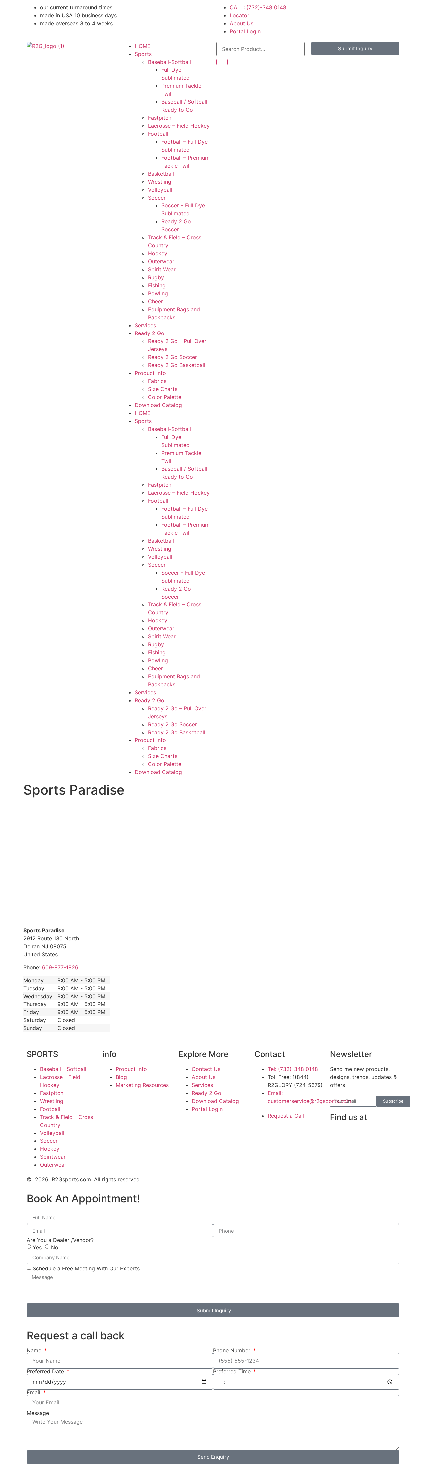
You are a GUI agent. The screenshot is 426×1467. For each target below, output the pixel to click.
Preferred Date (46, 1371)
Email (34, 1392)
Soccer (157, 197)
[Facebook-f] (338, 1136)
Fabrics (157, 381)
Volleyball (160, 189)
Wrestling (159, 181)
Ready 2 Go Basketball (176, 365)
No (54, 1247)
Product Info (150, 373)
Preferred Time (232, 1371)
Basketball (161, 173)
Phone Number (232, 1350)
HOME (143, 46)
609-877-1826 (60, 967)
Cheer (155, 301)
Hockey (157, 253)
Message (38, 1413)
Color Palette (164, 397)
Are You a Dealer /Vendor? (60, 1240)
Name (35, 1350)
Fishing (157, 285)
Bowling (158, 293)
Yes (37, 1247)
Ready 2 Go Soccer (172, 357)
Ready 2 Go (149, 333)
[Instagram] (375, 1136)
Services (145, 325)
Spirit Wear (162, 269)
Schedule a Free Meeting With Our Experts (86, 1268)
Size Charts (162, 389)
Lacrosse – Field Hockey (179, 125)
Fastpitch (159, 117)
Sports (143, 54)
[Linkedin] (356, 1136)
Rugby (156, 277)
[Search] (222, 62)
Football (158, 133)
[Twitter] (338, 1154)
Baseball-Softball (169, 62)
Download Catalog (158, 405)
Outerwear (161, 261)
